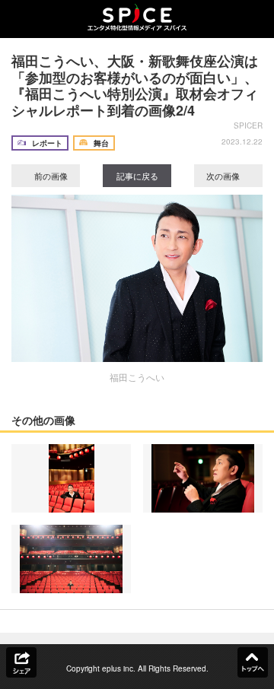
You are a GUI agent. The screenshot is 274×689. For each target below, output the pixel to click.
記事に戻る (137, 176)
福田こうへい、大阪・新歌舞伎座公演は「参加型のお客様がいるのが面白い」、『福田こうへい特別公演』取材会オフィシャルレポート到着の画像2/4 (134, 85)
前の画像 (50, 176)
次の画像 (224, 176)
